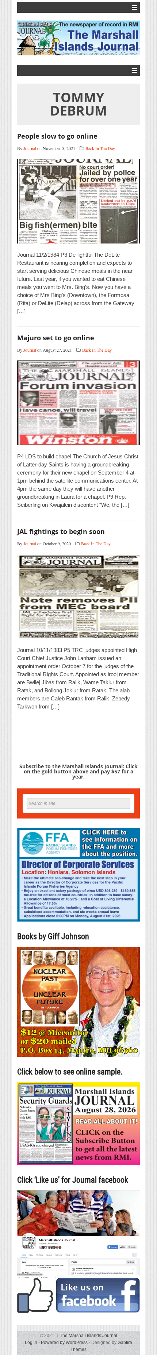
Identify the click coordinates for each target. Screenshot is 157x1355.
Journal (29, 148)
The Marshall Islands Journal (87, 1335)
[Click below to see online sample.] (78, 1123)
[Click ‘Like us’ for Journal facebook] (78, 1251)
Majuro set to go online (55, 337)
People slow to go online (57, 136)
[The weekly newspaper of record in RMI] (78, 38)
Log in (31, 1342)
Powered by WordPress (64, 1342)
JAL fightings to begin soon (61, 531)
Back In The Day (100, 148)
